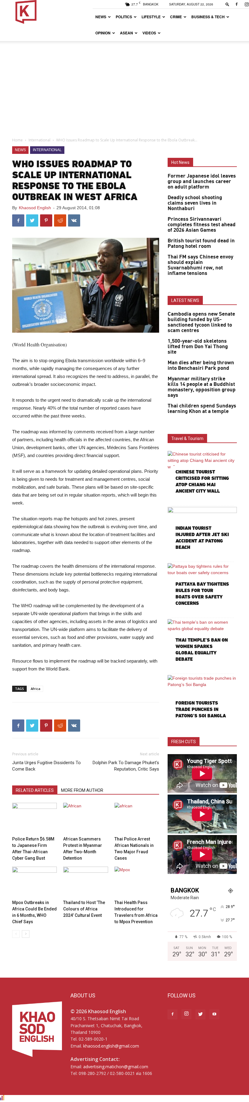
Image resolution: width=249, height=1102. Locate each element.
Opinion (103, 33)
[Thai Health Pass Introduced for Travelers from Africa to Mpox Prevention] (136, 882)
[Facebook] (236, 4)
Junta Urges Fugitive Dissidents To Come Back (46, 766)
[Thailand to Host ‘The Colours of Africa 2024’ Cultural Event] (85, 882)
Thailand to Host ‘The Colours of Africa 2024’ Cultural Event (84, 909)
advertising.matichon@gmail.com (115, 1066)
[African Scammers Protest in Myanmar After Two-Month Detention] (85, 818)
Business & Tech (208, 16)
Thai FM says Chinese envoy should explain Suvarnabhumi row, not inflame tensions (200, 265)
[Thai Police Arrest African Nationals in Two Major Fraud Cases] (136, 818)
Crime (176, 16)
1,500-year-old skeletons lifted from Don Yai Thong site (198, 346)
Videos (149, 33)
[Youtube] (214, 1014)
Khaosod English (35, 207)
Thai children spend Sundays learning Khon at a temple (202, 408)
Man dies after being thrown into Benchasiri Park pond (201, 365)
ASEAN (126, 33)
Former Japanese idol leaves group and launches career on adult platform (202, 181)
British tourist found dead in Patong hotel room (201, 243)
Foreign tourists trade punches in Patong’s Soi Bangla (201, 709)
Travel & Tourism (187, 438)
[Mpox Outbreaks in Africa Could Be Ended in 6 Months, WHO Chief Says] (34, 882)
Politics (124, 16)
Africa (35, 688)
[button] (227, 4)
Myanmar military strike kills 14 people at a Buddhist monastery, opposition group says (202, 387)
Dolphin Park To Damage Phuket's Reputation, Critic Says (126, 766)
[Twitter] (200, 1014)
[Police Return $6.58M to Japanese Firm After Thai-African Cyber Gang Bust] (34, 818)
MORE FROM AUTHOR (82, 790)
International (39, 140)
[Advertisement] (124, 86)
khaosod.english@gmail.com (111, 1046)
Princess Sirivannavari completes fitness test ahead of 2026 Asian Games (202, 225)
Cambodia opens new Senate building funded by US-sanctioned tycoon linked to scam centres (201, 322)
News (100, 16)
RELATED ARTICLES (35, 790)
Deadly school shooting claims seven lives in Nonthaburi (195, 203)
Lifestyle (151, 16)
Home (17, 140)
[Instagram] (186, 1014)
